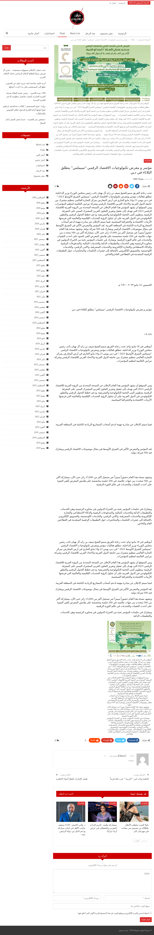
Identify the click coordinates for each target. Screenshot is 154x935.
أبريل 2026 (40, 218)
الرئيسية (122, 3)
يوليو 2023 (40, 390)
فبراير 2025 (40, 291)
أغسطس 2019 (38, 438)
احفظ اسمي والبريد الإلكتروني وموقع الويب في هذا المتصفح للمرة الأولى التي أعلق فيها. (113, 913)
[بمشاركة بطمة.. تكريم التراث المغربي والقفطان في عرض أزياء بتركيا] (102, 812)
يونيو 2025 (40, 270)
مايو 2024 (41, 338)
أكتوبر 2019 (40, 427)
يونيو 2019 (40, 448)
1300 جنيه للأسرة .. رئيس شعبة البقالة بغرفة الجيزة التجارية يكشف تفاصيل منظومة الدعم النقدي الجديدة (26, 96)
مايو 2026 (41, 213)
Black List (75, 33)
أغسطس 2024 (38, 323)
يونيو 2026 (40, 208)
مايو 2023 (41, 401)
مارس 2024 (40, 349)
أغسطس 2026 (38, 197)
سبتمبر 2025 (39, 255)
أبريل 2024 (40, 343)
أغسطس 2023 (38, 385)
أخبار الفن (40, 155)
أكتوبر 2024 (40, 312)
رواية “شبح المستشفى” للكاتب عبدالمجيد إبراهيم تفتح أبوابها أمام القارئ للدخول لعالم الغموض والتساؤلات (24, 110)
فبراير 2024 (40, 354)
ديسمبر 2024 (39, 302)
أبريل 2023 (40, 406)
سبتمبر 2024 (39, 317)
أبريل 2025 (40, 281)
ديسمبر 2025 (39, 239)
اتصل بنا (113, 3)
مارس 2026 (40, 223)
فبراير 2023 (40, 417)
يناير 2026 (41, 234)
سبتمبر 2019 (39, 432)
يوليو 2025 (40, 265)
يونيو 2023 (40, 396)
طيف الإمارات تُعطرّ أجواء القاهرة (72, 779)
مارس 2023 (40, 411)
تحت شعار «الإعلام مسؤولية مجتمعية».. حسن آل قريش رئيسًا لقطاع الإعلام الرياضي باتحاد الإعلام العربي (24, 73)
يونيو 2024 (40, 333)
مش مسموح (106, 33)
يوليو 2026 (40, 203)
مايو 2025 (41, 276)
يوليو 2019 (40, 443)
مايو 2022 (41, 422)
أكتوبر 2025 (40, 250)
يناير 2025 (41, 297)
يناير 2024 (41, 359)
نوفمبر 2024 (39, 307)
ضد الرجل (90, 33)
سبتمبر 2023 (39, 380)
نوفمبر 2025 (39, 244)
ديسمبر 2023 (39, 364)
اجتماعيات (49, 33)
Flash (62, 33)
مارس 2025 (40, 286)
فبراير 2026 (40, 229)
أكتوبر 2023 (40, 375)
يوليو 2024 (40, 328)
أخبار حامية (33, 33)
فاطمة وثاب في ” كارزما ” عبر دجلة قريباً (129, 779)
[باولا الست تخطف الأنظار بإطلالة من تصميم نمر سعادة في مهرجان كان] (134, 812)
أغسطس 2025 (38, 260)
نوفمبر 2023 (39, 370)
